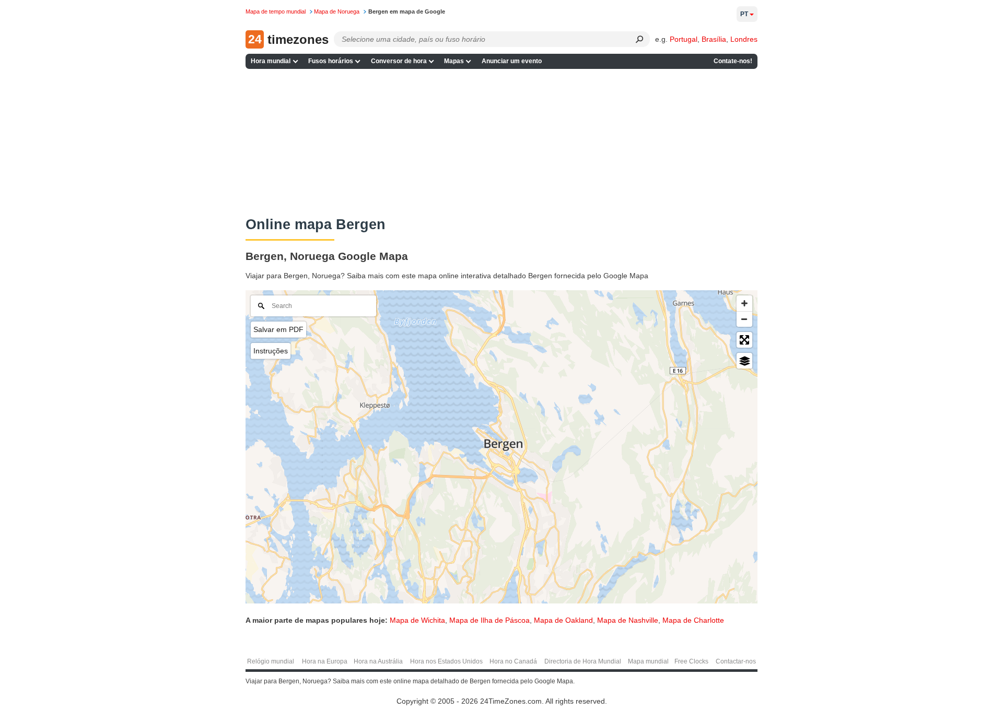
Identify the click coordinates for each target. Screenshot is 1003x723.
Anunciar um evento (512, 61)
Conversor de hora (399, 61)
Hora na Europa (324, 661)
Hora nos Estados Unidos (446, 661)
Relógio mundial (270, 661)
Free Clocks (691, 661)
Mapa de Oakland (563, 620)
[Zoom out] (744, 319)
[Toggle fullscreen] (744, 340)
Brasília (714, 39)
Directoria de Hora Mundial (582, 661)
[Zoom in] (744, 303)
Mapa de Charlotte (693, 620)
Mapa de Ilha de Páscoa (489, 620)
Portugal (683, 39)
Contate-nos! (733, 61)
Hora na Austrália (378, 661)
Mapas (454, 61)
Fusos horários (330, 61)
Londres (743, 39)
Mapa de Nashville (627, 620)
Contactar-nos (736, 661)
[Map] (501, 446)
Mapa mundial (648, 661)
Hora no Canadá (513, 661)
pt (744, 14)
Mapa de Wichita (417, 620)
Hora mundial (270, 61)
